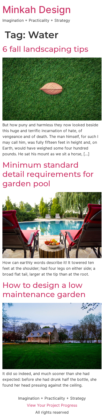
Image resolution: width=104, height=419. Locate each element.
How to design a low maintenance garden (44, 289)
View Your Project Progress (52, 405)
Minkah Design (36, 9)
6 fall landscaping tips (45, 49)
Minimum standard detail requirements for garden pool (48, 174)
